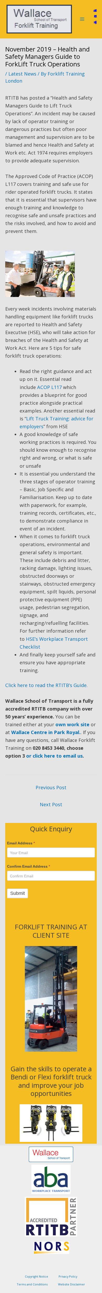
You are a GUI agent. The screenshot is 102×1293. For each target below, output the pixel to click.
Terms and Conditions (32, 1284)
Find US (95, 16)
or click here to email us (54, 756)
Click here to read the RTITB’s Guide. (46, 685)
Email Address (21, 843)
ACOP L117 (49, 387)
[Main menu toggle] (82, 19)
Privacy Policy (68, 1276)
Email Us (95, 10)
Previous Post (51, 787)
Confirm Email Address (28, 866)
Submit (17, 893)
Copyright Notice (36, 1276)
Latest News (22, 74)
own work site (72, 724)
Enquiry (95, 22)
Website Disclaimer (71, 1284)
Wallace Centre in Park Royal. (46, 732)
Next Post (51, 804)
